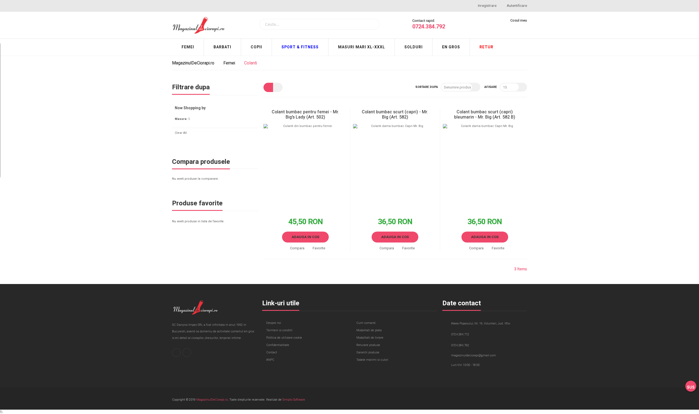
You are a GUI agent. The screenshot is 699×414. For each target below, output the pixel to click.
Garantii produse (367, 352)
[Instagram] (186, 352)
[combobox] (319, 24)
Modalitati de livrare (369, 337)
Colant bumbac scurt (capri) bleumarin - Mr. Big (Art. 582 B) (484, 114)
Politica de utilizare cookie (284, 337)
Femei (229, 63)
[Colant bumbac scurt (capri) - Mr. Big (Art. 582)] (395, 166)
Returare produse (368, 345)
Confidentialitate (277, 345)
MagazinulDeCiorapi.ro (193, 63)
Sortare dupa (426, 87)
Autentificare (517, 5)
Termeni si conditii (279, 330)
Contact (271, 352)
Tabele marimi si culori (372, 359)
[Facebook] (176, 352)
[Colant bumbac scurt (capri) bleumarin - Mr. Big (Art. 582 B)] (485, 166)
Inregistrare (487, 5)
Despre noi (273, 323)
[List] (278, 87)
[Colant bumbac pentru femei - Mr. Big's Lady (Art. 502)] (305, 166)
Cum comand (365, 323)
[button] (295, 248)
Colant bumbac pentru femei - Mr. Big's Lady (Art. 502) (305, 114)
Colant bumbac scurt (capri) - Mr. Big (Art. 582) (395, 114)
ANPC (270, 359)
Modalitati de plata (369, 330)
